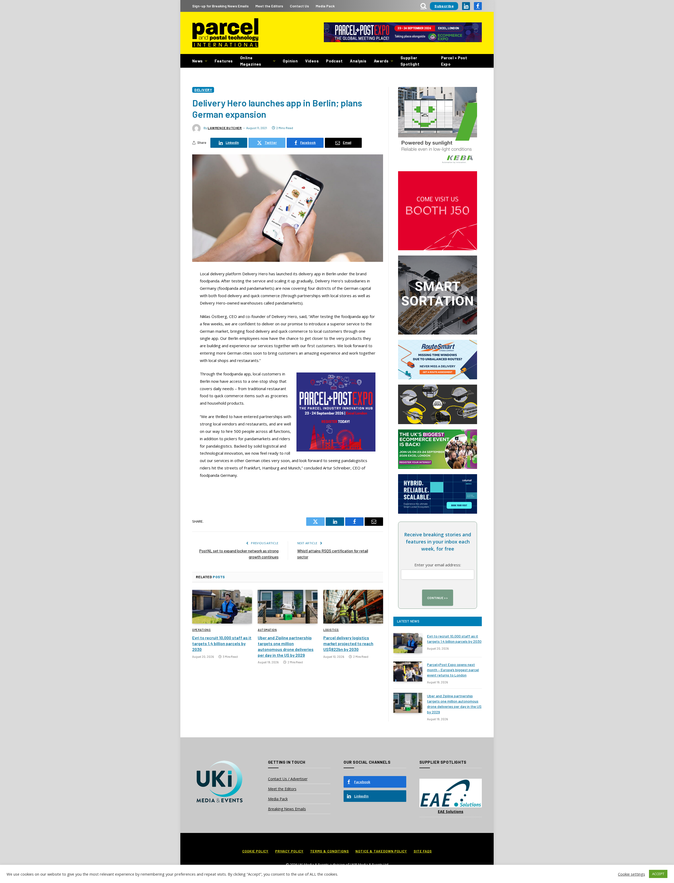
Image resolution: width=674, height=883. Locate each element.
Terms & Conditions (329, 851)
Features (224, 60)
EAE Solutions (450, 811)
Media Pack (325, 6)
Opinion (290, 60)
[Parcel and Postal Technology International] (225, 33)
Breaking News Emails (287, 808)
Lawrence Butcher (225, 128)
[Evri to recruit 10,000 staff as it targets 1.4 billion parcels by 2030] (222, 607)
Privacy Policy (289, 851)
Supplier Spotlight (409, 60)
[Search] (423, 6)
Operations (201, 629)
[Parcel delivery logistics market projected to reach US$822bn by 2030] (353, 607)
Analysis (358, 60)
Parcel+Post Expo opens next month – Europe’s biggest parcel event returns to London (453, 669)
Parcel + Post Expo (454, 60)
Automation (267, 629)
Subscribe (444, 6)
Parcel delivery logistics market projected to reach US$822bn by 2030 (348, 643)
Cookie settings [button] (631, 874)
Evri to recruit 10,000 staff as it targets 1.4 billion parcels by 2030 (221, 643)
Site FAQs (423, 851)
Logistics (331, 629)
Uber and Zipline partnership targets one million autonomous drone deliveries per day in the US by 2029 (286, 646)
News (197, 60)
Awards (381, 60)
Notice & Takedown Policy (381, 851)
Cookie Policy (255, 851)
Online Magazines (250, 60)
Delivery (203, 89)
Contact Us (299, 6)
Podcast (334, 60)
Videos (312, 60)
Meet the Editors (269, 6)
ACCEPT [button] (658, 873)
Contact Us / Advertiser (288, 778)
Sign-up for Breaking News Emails (220, 6)
